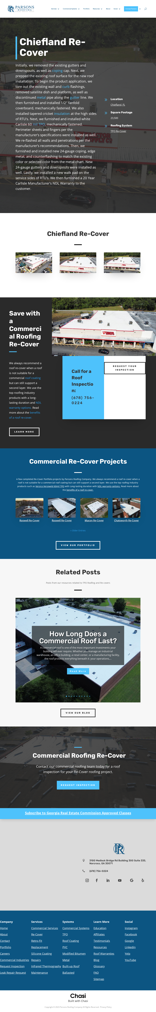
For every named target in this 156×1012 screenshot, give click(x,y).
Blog (96, 960)
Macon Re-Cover (94, 520)
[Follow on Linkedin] (108, 880)
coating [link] (64, 482)
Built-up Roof (70, 966)
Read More (78, 671)
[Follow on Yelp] (143, 880)
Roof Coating (70, 941)
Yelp (127, 953)
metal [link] (41, 97)
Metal (66, 960)
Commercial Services (44, 928)
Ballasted (68, 972)
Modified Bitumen (74, 953)
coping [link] (57, 70)
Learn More (24, 432)
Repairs (36, 960)
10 (89, 696)
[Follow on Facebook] (97, 880)
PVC (64, 947)
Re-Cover (37, 934)
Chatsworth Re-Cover (126, 520)
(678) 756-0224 (98, 871)
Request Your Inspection (125, 368)
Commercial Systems (70, 9)
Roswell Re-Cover (29, 520)
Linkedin (130, 947)
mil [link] (35, 124)
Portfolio (86, 9)
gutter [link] (75, 97)
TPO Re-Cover (118, 131)
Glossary (99, 966)
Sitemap (99, 979)
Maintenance (39, 972)
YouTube (130, 960)
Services (54, 9)
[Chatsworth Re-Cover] (126, 508)
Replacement (39, 947)
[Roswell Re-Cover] (29, 508)
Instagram (131, 928)
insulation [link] (62, 113)
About (108, 9)
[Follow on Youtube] (120, 880)
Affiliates (99, 934)
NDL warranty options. (109, 486)
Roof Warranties (104, 953)
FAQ (96, 972)
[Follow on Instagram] (87, 880)
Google (129, 941)
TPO (65, 934)
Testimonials (102, 941)
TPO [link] (42, 124)
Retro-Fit (36, 941)
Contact (5, 941)
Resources (96, 9)
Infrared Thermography (46, 966)
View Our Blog (78, 713)
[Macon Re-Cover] (94, 508)
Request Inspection (78, 785)
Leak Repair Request (13, 972)
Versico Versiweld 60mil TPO (49, 486)
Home (4, 928)
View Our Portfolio (78, 545)
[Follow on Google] (131, 880)
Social (116, 9)
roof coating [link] (33, 378)
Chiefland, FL (118, 104)
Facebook (131, 934)
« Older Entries (78, 530)
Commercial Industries (14, 960)
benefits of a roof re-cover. (80, 489)
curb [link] (65, 86)
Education (100, 928)
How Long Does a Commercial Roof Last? (78, 637)
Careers (5, 953)
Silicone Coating (41, 953)
